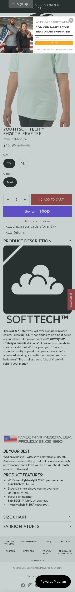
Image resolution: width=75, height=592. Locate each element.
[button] (71, 20)
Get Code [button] (54, 42)
